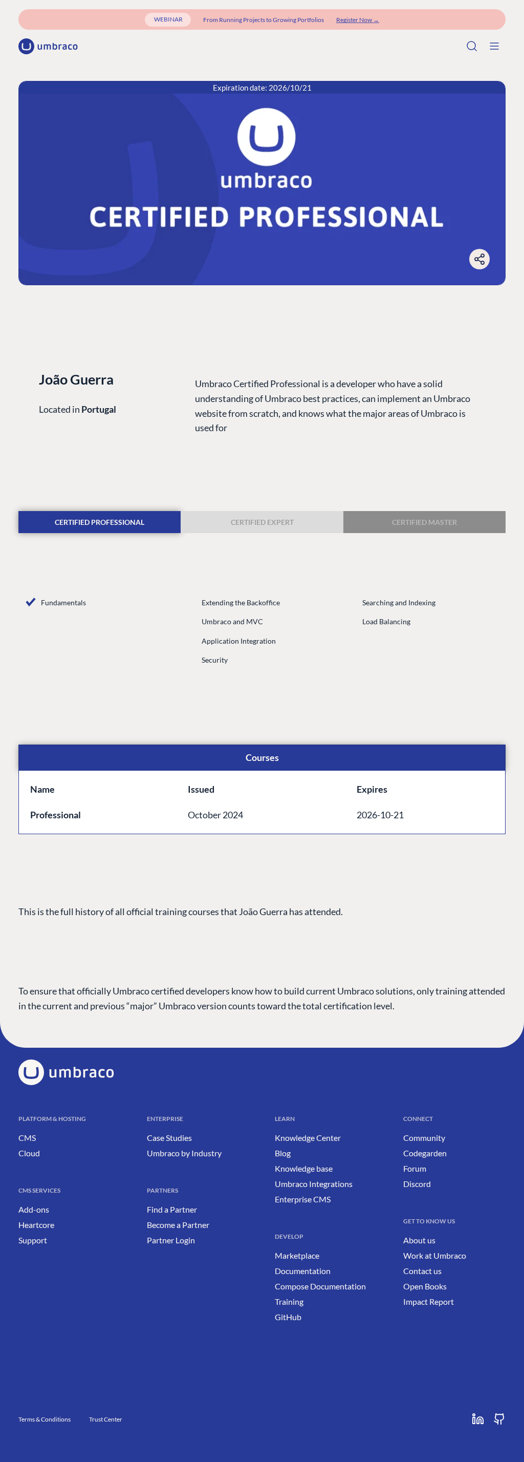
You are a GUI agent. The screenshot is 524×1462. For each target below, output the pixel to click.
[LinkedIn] (478, 1419)
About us (419, 1240)
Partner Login (171, 1240)
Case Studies (169, 1137)
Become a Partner (178, 1225)
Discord (417, 1184)
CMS (27, 1137)
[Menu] (494, 46)
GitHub (288, 1317)
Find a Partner (172, 1209)
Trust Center (105, 1419)
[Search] (472, 46)
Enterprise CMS (303, 1199)
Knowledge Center (308, 1137)
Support (32, 1240)
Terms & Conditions (44, 1419)
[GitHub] (499, 1419)
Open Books (425, 1286)
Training (289, 1301)
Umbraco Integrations (314, 1184)
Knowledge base (304, 1168)
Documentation (303, 1271)
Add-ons (33, 1209)
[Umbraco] (48, 46)
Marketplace (297, 1255)
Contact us (422, 1271)
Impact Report (428, 1301)
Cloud (29, 1153)
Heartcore (36, 1225)
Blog (283, 1153)
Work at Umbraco (434, 1255)
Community (424, 1137)
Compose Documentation (320, 1286)
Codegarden (425, 1153)
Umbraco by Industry (184, 1153)
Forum (414, 1168)
